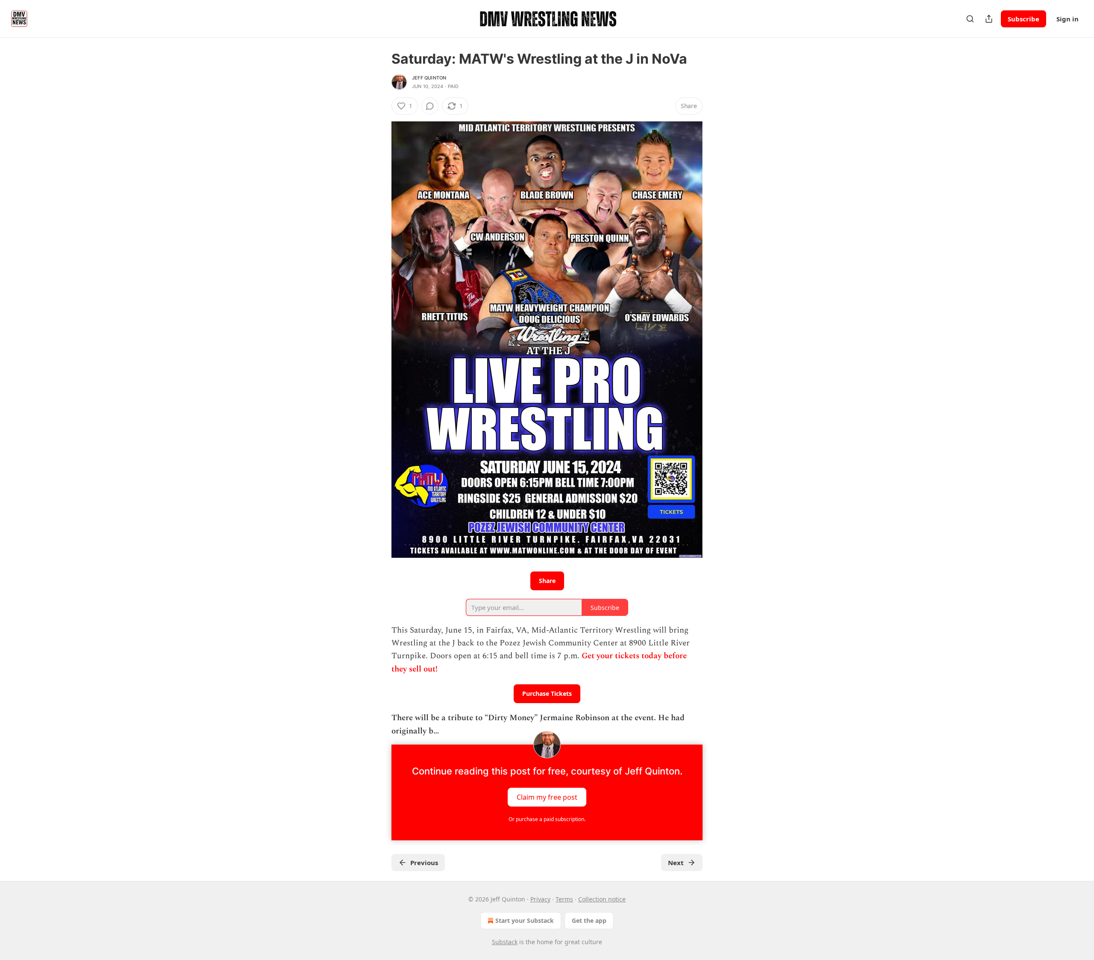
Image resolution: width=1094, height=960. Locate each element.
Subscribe (1023, 19)
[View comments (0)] (429, 106)
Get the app (589, 920)
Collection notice (602, 899)
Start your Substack (524, 920)
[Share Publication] (988, 18)
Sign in (1067, 19)
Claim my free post (547, 796)
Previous (424, 862)
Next (676, 862)
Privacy (540, 899)
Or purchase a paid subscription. (547, 819)
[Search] (970, 18)
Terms (564, 899)
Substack (505, 942)
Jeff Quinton (429, 78)
